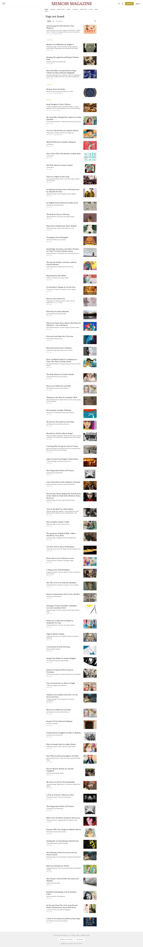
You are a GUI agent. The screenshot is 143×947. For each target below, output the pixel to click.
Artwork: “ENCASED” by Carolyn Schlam (57, 278)
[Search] (119, 3)
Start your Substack (67, 939)
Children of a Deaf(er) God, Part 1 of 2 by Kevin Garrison (62, 696)
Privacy (73, 935)
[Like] (47, 126)
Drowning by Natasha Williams (58, 410)
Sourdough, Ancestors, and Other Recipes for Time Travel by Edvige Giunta (62, 250)
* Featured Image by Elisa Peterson (56, 685)
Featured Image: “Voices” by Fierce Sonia (57, 524)
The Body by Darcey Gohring (57, 214)
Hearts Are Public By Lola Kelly (58, 386)
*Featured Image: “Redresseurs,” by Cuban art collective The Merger (63, 785)
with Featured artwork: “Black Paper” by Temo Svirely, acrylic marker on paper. (63, 400)
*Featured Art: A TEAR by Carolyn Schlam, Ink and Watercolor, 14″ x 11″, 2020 (60, 301)
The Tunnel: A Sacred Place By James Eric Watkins (62, 880)
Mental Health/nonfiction (53, 649)
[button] (46, 9)
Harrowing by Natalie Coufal (57, 522)
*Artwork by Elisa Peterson (54, 596)
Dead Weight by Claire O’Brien (58, 104)
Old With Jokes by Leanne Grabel (59, 165)
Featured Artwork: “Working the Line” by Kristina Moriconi (62, 253)
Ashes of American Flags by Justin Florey (62, 459)
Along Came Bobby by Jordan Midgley (61, 658)
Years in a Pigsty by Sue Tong (57, 177)
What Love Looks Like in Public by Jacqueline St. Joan (59, 622)
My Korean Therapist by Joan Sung (60, 422)
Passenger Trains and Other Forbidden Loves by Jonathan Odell (61, 607)
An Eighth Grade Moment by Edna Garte (62, 203)
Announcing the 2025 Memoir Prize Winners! (60, 27)
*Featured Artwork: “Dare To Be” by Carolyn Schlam (61, 746)
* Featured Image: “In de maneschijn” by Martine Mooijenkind (60, 700)
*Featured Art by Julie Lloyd (54, 338)
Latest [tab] (49, 21)
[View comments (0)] (59, 52)
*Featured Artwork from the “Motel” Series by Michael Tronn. (63, 549)
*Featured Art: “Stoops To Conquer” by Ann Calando (61, 289)
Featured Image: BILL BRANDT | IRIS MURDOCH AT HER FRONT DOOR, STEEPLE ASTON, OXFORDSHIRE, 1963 (62, 512)
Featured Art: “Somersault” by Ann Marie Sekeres (60, 412)
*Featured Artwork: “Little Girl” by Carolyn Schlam (60, 625)
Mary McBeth (56, 110)
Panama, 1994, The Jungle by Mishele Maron (63, 829)
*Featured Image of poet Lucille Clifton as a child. (60, 228)
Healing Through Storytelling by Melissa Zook (62, 58)
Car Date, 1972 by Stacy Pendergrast (60, 547)
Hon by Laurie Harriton (55, 299)
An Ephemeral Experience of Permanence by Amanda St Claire (62, 190)
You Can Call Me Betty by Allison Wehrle (62, 131)
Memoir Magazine (57, 33)
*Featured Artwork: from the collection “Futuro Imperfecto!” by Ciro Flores (63, 573)
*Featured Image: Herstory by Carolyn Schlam (59, 350)
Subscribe (129, 3)
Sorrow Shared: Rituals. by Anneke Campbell (60, 770)
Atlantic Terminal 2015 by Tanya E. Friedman (60, 671)
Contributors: (50, 144)
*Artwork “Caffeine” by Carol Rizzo (56, 239)
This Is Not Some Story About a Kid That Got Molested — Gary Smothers (63, 324)
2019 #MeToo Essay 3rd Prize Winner (57, 921)
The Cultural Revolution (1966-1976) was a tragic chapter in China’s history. (63, 179)
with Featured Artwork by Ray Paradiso (57, 660)
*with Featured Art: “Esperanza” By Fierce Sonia (59, 266)
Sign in (138, 3)
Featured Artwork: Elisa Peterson (55, 896)
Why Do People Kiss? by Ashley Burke (61, 744)
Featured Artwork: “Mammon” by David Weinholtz (60, 484)
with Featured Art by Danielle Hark (56, 314)
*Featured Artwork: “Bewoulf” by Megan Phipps (60, 560)
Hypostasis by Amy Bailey (56, 276)
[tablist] (54, 21)
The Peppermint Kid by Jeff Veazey (60, 470)
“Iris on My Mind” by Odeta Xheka (59, 509)
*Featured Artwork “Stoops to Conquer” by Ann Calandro (62, 585)
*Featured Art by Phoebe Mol (54, 808)
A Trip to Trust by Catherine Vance (60, 795)
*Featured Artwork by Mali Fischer (56, 832)
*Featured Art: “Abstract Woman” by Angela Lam (60, 133)
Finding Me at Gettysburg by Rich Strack (62, 841)
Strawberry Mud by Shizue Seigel (59, 433)
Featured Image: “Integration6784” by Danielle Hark (61, 538)
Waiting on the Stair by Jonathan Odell (61, 397)
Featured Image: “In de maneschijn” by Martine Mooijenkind (63, 857)
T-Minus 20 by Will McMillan (58, 570)
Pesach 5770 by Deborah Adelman (59, 721)
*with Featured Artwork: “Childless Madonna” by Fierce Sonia (63, 121)
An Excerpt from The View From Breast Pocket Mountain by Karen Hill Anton (61, 906)
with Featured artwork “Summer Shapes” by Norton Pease (62, 327)
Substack (63, 943)
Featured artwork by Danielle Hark (56, 61)
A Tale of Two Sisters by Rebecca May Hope (63, 919)
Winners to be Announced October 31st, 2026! (59, 91)
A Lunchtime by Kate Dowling (58, 647)
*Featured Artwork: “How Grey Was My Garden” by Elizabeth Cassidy (63, 869)
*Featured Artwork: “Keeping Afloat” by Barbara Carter (61, 820)
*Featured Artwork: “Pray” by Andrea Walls (58, 797)
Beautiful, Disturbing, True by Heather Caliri (61, 893)
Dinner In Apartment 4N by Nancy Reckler (63, 594)
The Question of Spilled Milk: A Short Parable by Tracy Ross (61, 534)
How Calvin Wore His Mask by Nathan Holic (63, 154)
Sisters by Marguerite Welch (57, 866)
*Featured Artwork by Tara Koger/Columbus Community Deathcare (62, 637)
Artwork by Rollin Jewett (53, 883)
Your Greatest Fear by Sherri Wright (60, 683)
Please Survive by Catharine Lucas (60, 558)
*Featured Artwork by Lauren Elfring (56, 376)
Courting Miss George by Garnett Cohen (62, 446)
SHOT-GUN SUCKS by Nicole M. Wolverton (63, 818)
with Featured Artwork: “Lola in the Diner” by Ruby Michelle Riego (63, 759)
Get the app (79, 939)
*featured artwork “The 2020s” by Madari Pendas (60, 216)
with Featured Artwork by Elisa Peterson (57, 388)
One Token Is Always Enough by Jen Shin (62, 756)
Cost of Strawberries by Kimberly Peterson (63, 482)
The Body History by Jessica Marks (60, 374)
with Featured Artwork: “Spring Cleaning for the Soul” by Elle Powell (63, 364)
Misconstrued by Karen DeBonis (59, 348)
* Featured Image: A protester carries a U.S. (58, 461)
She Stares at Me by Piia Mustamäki (60, 782)
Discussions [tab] (59, 21)
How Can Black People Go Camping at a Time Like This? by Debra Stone (61, 360)
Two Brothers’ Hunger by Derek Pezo (60, 287)
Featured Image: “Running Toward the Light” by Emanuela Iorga (62, 611)
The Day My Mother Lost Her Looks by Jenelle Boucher (61, 263)
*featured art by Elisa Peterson (55, 205)
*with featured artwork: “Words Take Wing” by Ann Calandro (63, 674)
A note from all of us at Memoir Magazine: (58, 909)
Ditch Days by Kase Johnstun (57, 311)
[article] (71, 31)
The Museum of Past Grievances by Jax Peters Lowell (61, 854)
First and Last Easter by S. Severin (59, 336)
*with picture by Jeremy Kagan (55, 773)
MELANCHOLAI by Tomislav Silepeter (61, 142)
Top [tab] (53, 21)
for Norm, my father (52, 723)
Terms (78, 935)
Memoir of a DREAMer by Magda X (60, 44)
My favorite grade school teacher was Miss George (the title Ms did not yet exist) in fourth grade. (63, 449)
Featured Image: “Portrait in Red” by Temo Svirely (60, 500)
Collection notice (85, 935)
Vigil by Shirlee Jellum (55, 634)
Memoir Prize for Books (55, 89)
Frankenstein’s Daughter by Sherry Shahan (63, 733)
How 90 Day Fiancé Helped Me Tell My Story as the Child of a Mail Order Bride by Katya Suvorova (63, 496)
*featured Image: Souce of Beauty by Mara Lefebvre (61, 194)
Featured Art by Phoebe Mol (54, 473)
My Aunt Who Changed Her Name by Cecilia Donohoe (63, 118)
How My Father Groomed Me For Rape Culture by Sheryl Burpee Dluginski (61, 72)
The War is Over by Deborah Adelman (61, 583)
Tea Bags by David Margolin (57, 237)
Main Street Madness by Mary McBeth (61, 226)
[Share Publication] (122, 3)
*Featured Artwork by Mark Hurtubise (57, 843)
